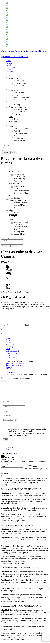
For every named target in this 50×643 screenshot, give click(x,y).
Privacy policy (11, 353)
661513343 (10, 372)
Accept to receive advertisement (16, 334)
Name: (3, 466)
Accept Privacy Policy (12, 329)
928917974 (10, 368)
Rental (8, 65)
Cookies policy (11, 357)
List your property (13, 351)
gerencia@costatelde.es (15, 364)
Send (27, 325)
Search (13, 152)
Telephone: (33, 466)
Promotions (10, 67)
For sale (9, 63)
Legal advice (11, 355)
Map (3, 381)
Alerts (8, 349)
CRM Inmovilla (17, 453)
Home (8, 61)
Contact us (10, 71)
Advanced (5, 152)
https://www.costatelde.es (15, 366)
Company (9, 69)
